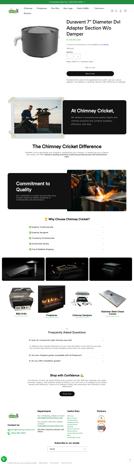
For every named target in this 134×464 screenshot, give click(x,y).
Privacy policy (54, 463)
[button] (116, 11)
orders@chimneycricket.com (50, 426)
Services (70, 416)
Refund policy (72, 431)
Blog (69, 435)
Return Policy (72, 418)
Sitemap (70, 426)
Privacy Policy (72, 420)
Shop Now (67, 394)
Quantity (70, 52)
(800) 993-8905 (18, 433)
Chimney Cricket (18, 463)
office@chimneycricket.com (50, 418)
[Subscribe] (84, 449)
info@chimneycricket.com (23, 430)
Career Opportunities (75, 433)
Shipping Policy (73, 422)
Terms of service (73, 429)
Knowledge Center (74, 437)
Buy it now (90, 74)
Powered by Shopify (30, 463)
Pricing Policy (72, 424)
